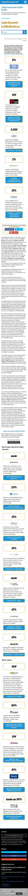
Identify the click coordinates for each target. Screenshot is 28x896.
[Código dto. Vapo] (14, 584)
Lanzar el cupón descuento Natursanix (14, 214)
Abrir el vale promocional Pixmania (14, 760)
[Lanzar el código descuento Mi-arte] (14, 616)
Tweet (19, 229)
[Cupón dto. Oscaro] (14, 136)
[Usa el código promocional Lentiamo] (14, 494)
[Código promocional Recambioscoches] (14, 166)
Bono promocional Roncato (14, 477)
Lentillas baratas (14, 442)
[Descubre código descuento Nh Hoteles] (14, 66)
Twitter (14, 852)
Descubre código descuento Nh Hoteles (14, 84)
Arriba (5, 885)
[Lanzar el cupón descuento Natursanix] (14, 197)
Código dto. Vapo (14, 601)
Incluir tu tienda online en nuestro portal (12, 881)
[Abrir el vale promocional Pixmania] (14, 743)
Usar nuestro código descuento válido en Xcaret (14, 726)
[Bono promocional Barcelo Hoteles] (14, 776)
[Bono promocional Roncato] (14, 462)
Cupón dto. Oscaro (14, 150)
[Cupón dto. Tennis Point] (14, 644)
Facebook (10, 229)
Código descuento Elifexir (14, 538)
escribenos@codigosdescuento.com (14, 835)
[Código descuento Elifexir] (14, 523)
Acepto (19, 894)
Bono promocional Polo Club (14, 817)
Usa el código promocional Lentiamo (14, 507)
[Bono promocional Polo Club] (14, 806)
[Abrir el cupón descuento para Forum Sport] (14, 101)
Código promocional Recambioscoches (14, 180)
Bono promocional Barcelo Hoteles (14, 789)
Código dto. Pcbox (14, 696)
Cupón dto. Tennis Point (14, 655)
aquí (12, 891)
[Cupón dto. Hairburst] (14, 555)
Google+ (14, 232)
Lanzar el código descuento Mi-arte (14, 627)
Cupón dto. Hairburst (14, 569)
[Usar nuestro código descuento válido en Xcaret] (14, 712)
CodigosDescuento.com (9, 2)
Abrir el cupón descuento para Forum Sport (14, 119)
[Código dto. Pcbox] (14, 673)
